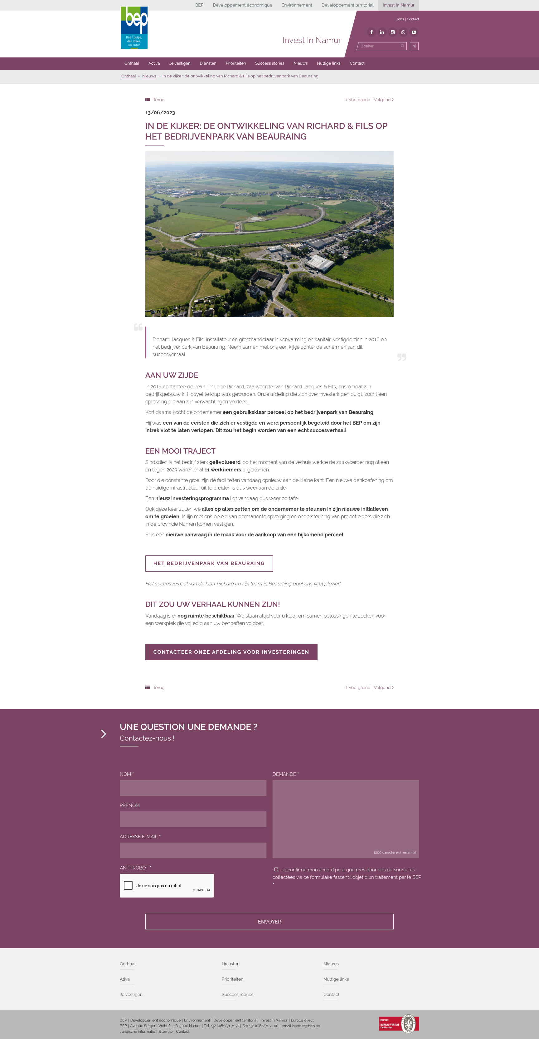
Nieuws (301, 63)
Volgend (382, 99)
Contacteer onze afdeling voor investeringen (231, 652)
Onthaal (131, 63)
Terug (159, 99)
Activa (154, 63)
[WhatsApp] (403, 32)
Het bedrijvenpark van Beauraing (209, 563)
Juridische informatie (137, 1031)
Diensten (208, 63)
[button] (236, 63)
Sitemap (165, 1031)
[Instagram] (392, 32)
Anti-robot (135, 868)
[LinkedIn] (382, 32)
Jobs (400, 19)
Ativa (125, 979)
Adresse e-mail (140, 837)
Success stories (269, 63)
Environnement (297, 5)
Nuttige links (328, 63)
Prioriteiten (236, 63)
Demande (286, 774)
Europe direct (302, 1020)
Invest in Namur (274, 1020)
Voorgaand (360, 99)
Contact (413, 19)
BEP (199, 5)
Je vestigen (180, 63)
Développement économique (242, 5)
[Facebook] (371, 32)
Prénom (130, 805)
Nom (127, 774)
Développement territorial (347, 5)
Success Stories (238, 994)
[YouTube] (414, 32)
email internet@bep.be (301, 1026)
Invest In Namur (399, 5)
